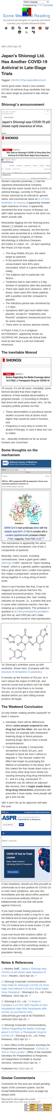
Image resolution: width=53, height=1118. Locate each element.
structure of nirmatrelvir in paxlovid (20, 671)
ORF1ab (6, 563)
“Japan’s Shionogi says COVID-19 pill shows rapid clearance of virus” (24, 972)
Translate (48, 5)
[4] (22, 399)
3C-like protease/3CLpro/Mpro (31, 611)
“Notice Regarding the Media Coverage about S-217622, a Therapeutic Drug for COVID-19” (23, 1032)
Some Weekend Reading (26, 15)
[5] (43, 925)
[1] (34, 181)
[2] (11, 226)
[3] (20, 330)
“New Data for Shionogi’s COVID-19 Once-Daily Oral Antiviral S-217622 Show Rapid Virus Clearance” (25, 989)
